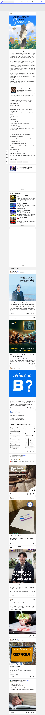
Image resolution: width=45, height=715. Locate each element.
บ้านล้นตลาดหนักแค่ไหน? (16, 585)
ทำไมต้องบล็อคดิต (14, 399)
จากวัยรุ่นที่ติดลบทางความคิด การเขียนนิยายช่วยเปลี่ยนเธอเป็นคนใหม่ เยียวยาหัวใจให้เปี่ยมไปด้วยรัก (22, 303)
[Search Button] (4, 2)
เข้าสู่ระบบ (42, 1)
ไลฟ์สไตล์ (20, 162)
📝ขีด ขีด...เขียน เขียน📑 (15, 535)
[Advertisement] (22, 7)
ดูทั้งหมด (22, 225)
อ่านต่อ (29, 311)
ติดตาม (18, 12)
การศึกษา (26, 162)
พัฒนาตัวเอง (13, 162)
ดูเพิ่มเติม (24, 405)
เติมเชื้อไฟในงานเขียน (15, 666)
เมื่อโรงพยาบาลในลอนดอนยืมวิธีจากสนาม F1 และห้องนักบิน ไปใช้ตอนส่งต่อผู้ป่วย (22, 355)
